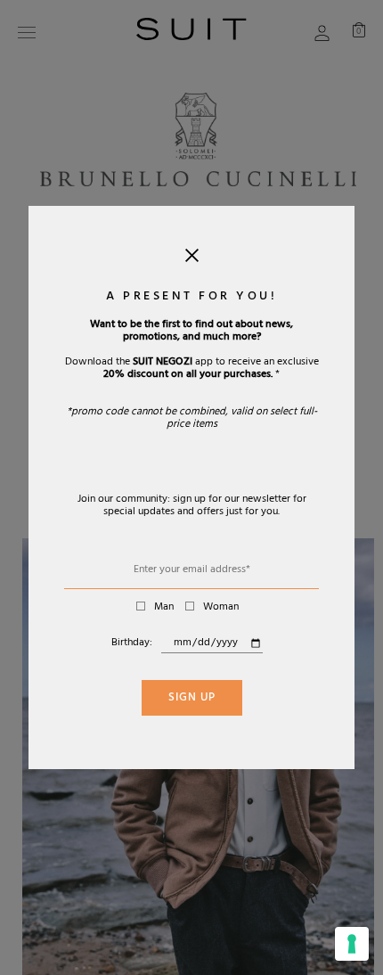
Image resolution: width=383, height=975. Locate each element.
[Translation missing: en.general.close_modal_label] (192, 259)
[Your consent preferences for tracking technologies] (352, 944)
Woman (221, 608)
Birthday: (131, 643)
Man (164, 608)
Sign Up (192, 698)
